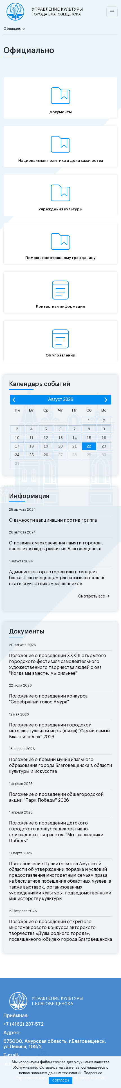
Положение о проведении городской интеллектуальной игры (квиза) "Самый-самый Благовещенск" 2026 (59, 731)
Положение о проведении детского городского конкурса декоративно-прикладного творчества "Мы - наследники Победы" (56, 832)
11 (31, 437)
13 (60, 437)
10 (17, 437)
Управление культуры (57, 11)
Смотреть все (92, 596)
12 (46, 437)
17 (17, 446)
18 (31, 446)
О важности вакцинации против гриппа (53, 520)
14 (74, 437)
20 (60, 446)
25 (31, 455)
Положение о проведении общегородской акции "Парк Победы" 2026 (56, 797)
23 (104, 446)
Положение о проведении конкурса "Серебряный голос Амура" (48, 699)
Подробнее (93, 1073)
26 (46, 455)
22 (89, 446)
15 (89, 437)
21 (74, 446)
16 (104, 437)
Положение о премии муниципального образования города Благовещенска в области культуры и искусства (60, 765)
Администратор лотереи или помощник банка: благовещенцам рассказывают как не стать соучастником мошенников (57, 578)
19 (46, 446)
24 (17, 455)
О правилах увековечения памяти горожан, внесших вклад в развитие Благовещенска (56, 546)
